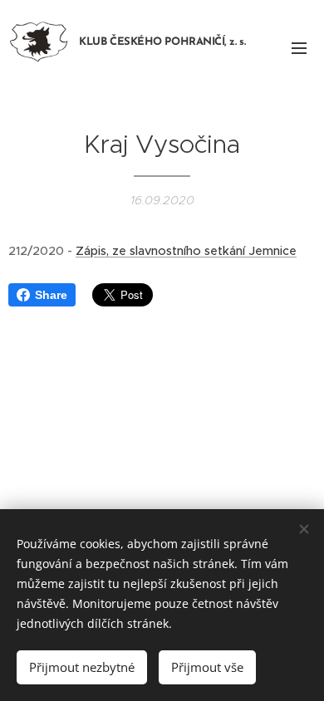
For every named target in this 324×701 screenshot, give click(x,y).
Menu (299, 47)
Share (51, 294)
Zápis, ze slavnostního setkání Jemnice (186, 250)
